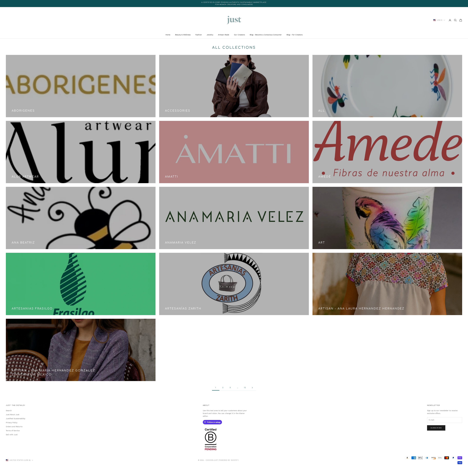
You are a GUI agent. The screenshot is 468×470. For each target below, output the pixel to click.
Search (9, 410)
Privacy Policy (11, 423)
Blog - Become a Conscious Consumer (266, 35)
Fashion (198, 35)
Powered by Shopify (229, 460)
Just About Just (12, 414)
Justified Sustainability (15, 418)
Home (168, 35)
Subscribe (436, 428)
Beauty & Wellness (182, 35)
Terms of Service (13, 431)
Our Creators (239, 35)
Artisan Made (223, 35)
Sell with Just (12, 435)
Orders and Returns (14, 427)
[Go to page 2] (252, 387)
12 (245, 387)
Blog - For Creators (294, 35)
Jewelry (210, 35)
